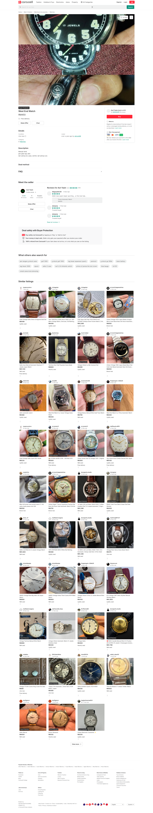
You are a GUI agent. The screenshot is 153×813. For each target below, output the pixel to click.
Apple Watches (87, 766)
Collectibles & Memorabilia (123, 782)
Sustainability (59, 803)
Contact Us (48, 803)
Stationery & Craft (120, 780)
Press (53, 803)
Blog (19, 778)
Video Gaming (100, 776)
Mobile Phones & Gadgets (103, 778)
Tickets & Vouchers (121, 785)
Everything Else (42, 789)
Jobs (19, 789)
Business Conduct (51, 805)
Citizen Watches (60, 766)
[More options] (20, 328)
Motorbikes (41, 780)
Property (40, 778)
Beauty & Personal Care (63, 780)
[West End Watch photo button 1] (76, 29)
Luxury (59, 776)
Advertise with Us (71, 803)
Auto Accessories (42, 776)
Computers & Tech (101, 775)
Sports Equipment (120, 783)
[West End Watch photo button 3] (76, 90)
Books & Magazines (121, 778)
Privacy (44, 805)
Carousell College (22, 780)
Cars (39, 775)
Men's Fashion (61, 778)
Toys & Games (120, 775)
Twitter (20, 776)
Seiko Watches (31, 766)
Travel (118, 787)
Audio (98, 780)
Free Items (40, 795)
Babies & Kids (80, 776)
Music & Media (120, 776)
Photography (100, 782)
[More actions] (131, 17)
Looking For (41, 791)
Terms (39, 805)
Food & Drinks (80, 780)
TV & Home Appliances (102, 783)
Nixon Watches (105, 766)
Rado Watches (78, 766)
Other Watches (22, 766)
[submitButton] (130, 7)
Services (20, 791)
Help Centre (41, 803)
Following (40, 793)
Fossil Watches (69, 766)
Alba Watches (96, 766)
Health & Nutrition (81, 778)
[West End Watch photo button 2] (76, 59)
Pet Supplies (80, 782)
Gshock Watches (50, 766)
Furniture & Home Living (83, 775)
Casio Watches (40, 766)
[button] (34, 192)
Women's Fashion (62, 775)
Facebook (20, 775)
